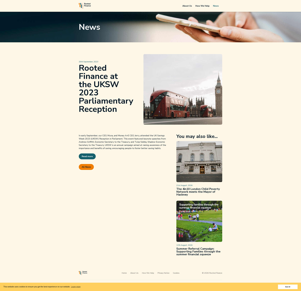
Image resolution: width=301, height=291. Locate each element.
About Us (187, 5)
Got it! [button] (287, 287)
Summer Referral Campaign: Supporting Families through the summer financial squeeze (198, 251)
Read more (87, 156)
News (216, 5)
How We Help (202, 5)
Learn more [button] (76, 287)
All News (86, 167)
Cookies (176, 273)
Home (124, 273)
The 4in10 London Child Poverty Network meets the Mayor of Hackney (198, 191)
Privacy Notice (163, 273)
